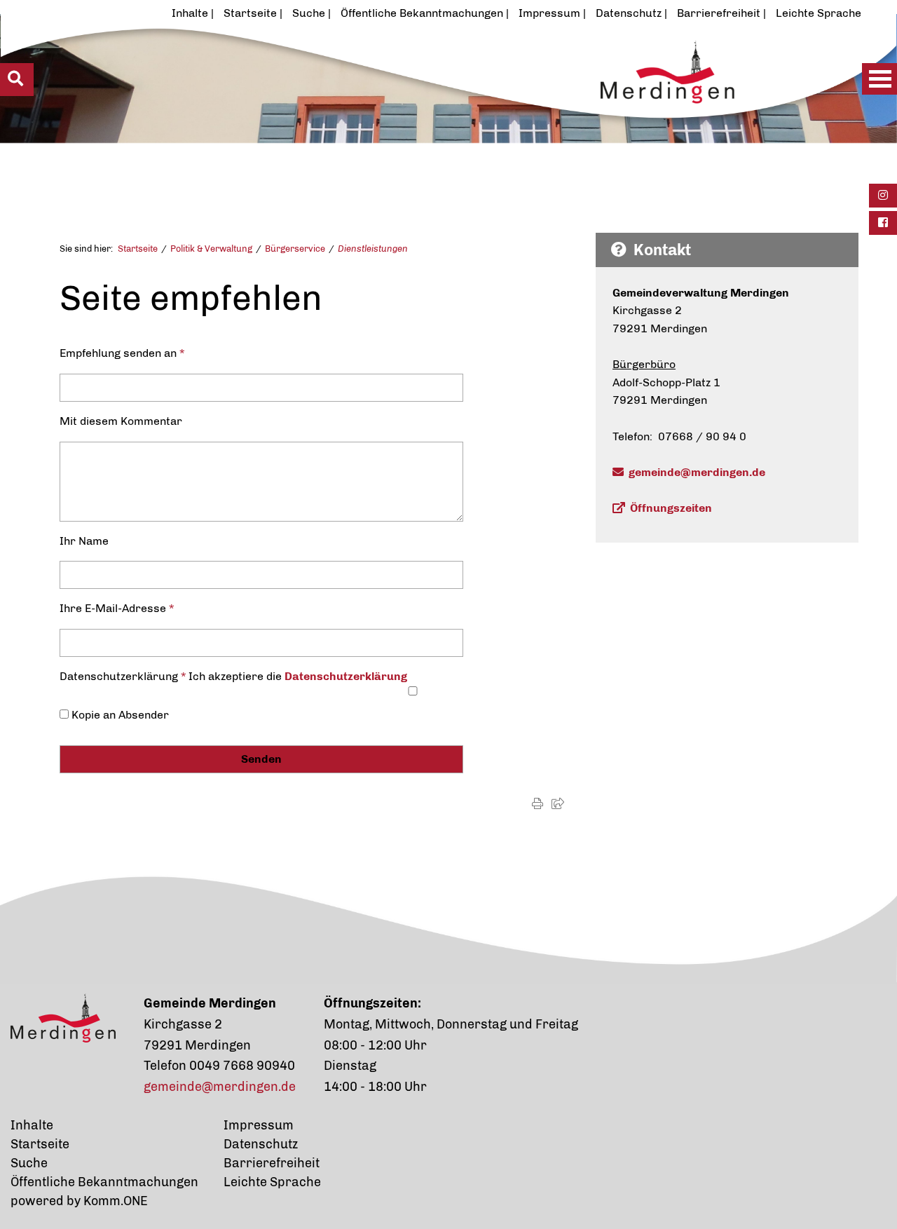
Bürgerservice (295, 248)
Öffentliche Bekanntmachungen (422, 13)
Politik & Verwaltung (211, 248)
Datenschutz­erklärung (346, 676)
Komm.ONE (115, 1201)
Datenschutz (629, 13)
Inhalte (190, 13)
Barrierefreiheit (718, 13)
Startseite (250, 13)
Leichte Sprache (818, 13)
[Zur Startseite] (403, 110)
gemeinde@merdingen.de (697, 472)
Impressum (549, 13)
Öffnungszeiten (671, 508)
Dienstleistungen (373, 248)
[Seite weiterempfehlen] (558, 803)
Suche (308, 13)
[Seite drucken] (537, 803)
